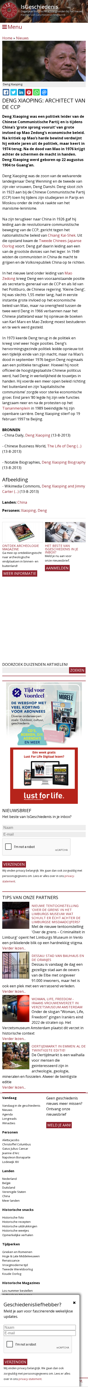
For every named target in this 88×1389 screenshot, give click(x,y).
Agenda (7, 1114)
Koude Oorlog (11, 1274)
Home (7, 38)
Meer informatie (19, 573)
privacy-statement (30, 1379)
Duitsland (8, 1187)
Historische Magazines (21, 1283)
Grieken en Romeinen (17, 1252)
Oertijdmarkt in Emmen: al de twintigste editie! (59, 1048)
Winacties (8, 1123)
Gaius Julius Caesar (15, 1149)
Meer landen (11, 1201)
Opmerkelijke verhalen (17, 1235)
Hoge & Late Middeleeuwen (21, 1256)
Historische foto (13, 1217)
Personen (10, 1132)
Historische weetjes (15, 1230)
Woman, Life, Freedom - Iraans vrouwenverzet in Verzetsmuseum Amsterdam (57, 1003)
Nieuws (22, 38)
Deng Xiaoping (37, 435)
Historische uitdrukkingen (19, 1226)
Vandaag (9, 1098)
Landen (8, 1171)
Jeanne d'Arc (10, 1153)
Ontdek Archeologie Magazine (20, 547)
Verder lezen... (14, 948)
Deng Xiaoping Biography (64, 462)
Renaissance (11, 1260)
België (6, 1183)
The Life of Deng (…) (64, 446)
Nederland (9, 1179)
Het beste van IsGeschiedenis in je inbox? (61, 549)
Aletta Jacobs (10, 1140)
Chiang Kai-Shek (62, 235)
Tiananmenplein (16, 408)
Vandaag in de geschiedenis (21, 1105)
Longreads (9, 1119)
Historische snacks (18, 1210)
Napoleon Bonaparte (16, 1157)
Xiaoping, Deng (34, 510)
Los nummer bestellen (17, 1291)
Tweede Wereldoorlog (17, 1269)
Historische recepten (16, 1222)
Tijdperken (11, 1244)
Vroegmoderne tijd (15, 1265)
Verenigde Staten (14, 1192)
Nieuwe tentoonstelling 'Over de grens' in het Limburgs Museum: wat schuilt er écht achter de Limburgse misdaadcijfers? (56, 913)
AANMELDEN (57, 568)
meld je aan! (59, 1125)
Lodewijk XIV (10, 1162)
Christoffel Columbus (16, 1144)
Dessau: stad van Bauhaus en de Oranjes (58, 957)
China (22, 502)
